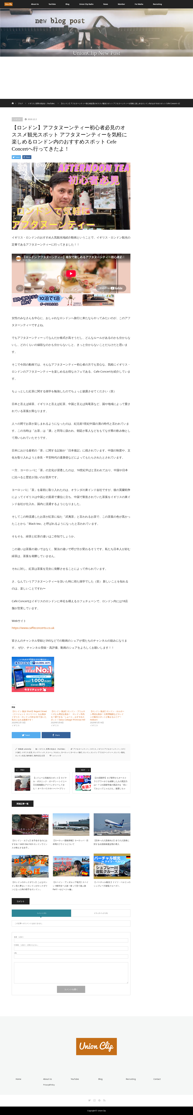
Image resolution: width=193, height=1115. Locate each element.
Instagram (94, 1100)
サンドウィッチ (39, 752)
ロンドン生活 (20, 755)
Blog (67, 4)
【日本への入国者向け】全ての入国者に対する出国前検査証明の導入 (111, 842)
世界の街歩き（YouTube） (56, 749)
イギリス (17, 119)
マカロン (56, 752)
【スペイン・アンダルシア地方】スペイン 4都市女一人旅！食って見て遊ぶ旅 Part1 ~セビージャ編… (70, 885)
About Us (35, 4)
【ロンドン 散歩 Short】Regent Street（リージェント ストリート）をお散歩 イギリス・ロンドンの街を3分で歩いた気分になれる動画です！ (30, 715)
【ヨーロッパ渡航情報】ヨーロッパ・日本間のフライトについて (70, 842)
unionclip (27, 749)
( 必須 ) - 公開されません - (26, 945)
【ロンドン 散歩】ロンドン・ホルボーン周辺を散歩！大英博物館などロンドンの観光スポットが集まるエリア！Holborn (107, 715)
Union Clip (102, 1111)
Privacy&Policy (49, 1085)
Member (121, 4)
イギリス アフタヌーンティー (108, 749)
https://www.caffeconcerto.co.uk (33, 628)
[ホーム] (13, 100)
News (105, 4)
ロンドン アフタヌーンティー (102, 752)
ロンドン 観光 (119, 752)
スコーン (49, 752)
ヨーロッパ (65, 752)
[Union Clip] (96, 1065)
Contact (157, 1079)
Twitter (89, 1100)
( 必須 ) (18, 937)
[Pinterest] (99, 1100)
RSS (104, 1100)
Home (18, 1079)
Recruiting (157, 4)
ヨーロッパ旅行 (76, 752)
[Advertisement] (96, 77)
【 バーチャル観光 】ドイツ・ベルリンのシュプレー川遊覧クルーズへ (112, 884)
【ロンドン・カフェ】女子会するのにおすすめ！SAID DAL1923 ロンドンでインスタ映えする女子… (29, 844)
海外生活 (37, 755)
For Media (139, 4)
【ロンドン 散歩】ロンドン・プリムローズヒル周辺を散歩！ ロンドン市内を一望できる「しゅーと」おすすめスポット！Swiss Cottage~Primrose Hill (68, 715)
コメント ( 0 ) (41, 913)
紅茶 (43, 755)
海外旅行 (29, 755)
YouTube (52, 4)
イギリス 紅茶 (27, 752)
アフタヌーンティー (81, 749)
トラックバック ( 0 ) (101, 913)
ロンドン (86, 752)
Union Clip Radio (86, 4)
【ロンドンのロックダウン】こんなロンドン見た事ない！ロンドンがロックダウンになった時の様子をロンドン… (29, 885)
